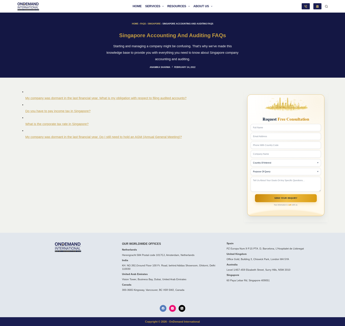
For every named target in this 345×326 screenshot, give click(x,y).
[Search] (326, 6)
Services (152, 6)
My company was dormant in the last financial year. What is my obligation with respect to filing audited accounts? (106, 98)
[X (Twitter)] (182, 308)
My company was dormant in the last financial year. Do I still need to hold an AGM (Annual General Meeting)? (103, 137)
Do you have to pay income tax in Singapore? (58, 111)
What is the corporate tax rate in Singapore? (57, 124)
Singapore (154, 23)
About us (201, 6)
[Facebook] (163, 308)
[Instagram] (172, 308)
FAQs (143, 23)
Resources (176, 6)
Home (137, 6)
